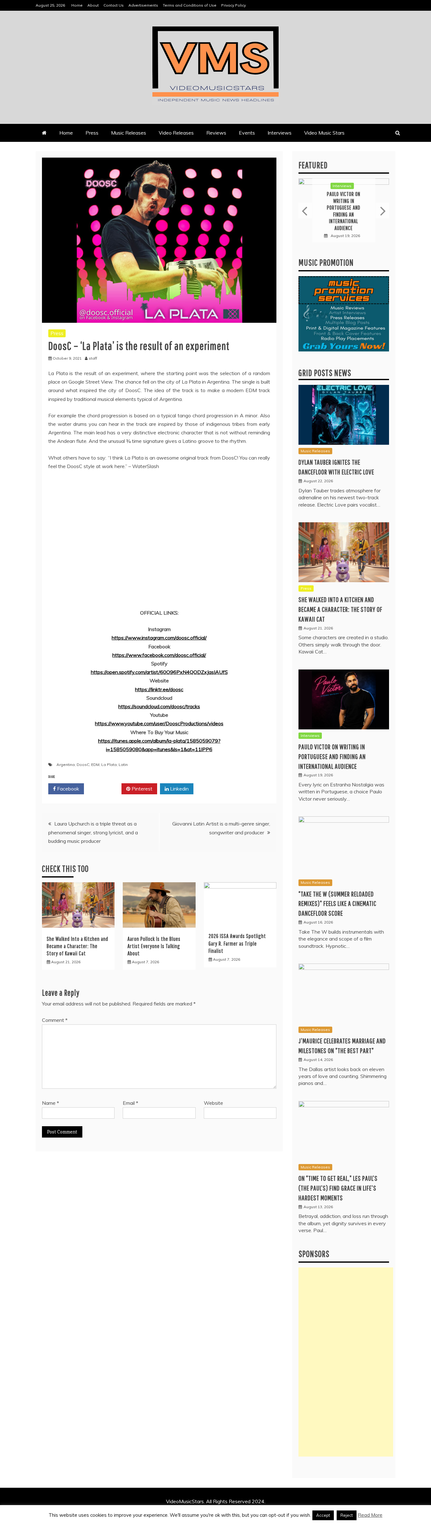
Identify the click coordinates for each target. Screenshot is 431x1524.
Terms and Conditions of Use (189, 5)
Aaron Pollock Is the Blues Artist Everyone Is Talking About (153, 946)
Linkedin (179, 788)
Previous (305, 210)
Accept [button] (323, 1515)
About (93, 5)
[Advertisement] (345, 1362)
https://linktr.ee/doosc (159, 689)
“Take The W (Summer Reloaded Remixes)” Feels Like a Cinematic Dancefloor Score (343, 211)
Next (382, 210)
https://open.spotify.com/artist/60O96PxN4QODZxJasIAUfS (159, 672)
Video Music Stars (324, 133)
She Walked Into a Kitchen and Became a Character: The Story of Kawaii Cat (77, 946)
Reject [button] (346, 1515)
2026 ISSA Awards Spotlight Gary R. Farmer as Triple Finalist (237, 943)
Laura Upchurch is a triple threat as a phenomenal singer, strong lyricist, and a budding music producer (93, 832)
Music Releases (128, 133)
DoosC (83, 764)
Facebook (67, 788)
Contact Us (113, 5)
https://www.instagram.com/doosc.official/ (159, 638)
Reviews (216, 133)
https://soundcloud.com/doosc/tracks (159, 706)
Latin (123, 764)
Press (92, 133)
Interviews (280, 133)
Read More (370, 1515)
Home (77, 5)
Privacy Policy (233, 5)
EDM (95, 764)
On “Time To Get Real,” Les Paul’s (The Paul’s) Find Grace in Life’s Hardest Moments (338, 1188)
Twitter (105, 788)
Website (213, 1103)
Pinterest (141, 788)
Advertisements (143, 5)
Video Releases (176, 133)
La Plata (109, 764)
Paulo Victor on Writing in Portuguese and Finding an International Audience (332, 756)
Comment (55, 1020)
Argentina (65, 764)
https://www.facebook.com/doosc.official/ (159, 655)
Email (130, 1103)
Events (247, 133)
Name (50, 1103)
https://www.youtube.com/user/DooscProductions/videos (159, 723)
